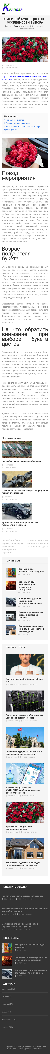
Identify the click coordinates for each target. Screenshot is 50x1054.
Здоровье (6, 989)
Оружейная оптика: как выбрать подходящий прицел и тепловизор (25, 492)
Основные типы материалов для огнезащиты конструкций (26, 586)
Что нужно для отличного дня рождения (31, 570)
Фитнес (5, 1027)
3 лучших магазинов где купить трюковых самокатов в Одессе (37, 543)
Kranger (21, 1046)
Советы (5, 1004)
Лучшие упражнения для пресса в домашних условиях (30, 615)
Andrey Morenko (10, 68)
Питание (5, 997)
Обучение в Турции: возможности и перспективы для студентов (24, 752)
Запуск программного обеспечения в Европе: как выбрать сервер (24, 716)
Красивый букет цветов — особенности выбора (19, 827)
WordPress (37, 1049)
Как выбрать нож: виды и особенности (21, 461)
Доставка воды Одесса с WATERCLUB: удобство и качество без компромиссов (23, 790)
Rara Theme (12, 1049)
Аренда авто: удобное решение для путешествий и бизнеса (20, 524)
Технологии (7, 1020)
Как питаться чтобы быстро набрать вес (24, 680)
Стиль (4, 1012)
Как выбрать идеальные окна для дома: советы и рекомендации (31, 629)
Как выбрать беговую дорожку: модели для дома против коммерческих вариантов (12, 546)
